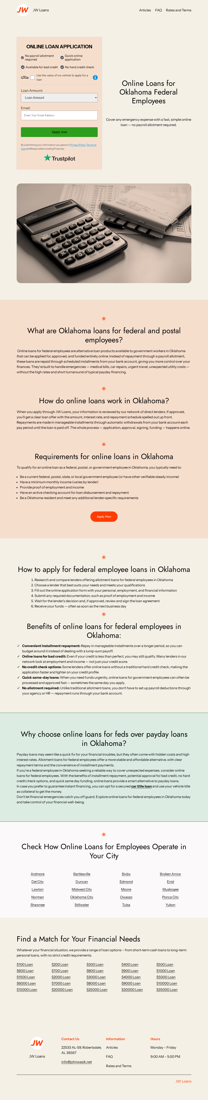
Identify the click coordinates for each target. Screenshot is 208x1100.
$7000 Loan (61, 983)
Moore (126, 889)
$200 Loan (60, 964)
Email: (25, 108)
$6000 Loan (26, 983)
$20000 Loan (62, 990)
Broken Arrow (170, 874)
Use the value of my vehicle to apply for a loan (62, 77)
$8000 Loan (96, 983)
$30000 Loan (132, 990)
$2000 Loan (61, 977)
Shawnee (37, 905)
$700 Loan (60, 971)
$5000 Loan (166, 977)
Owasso (126, 897)
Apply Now (104, 516)
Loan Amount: (32, 90)
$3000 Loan (96, 977)
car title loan (141, 786)
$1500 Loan (26, 977)
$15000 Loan (27, 990)
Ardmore (37, 874)
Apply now (59, 132)
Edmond (126, 882)
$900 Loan (129, 971)
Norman (37, 897)
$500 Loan (164, 964)
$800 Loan (95, 971)
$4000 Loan (131, 977)
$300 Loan (95, 964)
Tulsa (126, 905)
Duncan (82, 882)
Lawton (37, 889)
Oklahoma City (81, 897)
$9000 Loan (131, 983)
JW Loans (41, 10)
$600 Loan (25, 971)
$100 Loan (25, 964)
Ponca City (170, 897)
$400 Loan (129, 964)
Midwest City (82, 889)
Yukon (170, 905)
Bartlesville (81, 874)
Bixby (126, 874)
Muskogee (170, 889)
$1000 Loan (165, 971)
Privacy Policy (77, 144)
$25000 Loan (97, 990)
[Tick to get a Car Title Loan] (95, 77)
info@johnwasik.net (76, 1062)
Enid (170, 882)
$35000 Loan (167, 990)
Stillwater (82, 905)
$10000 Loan (166, 983)
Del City (37, 882)
